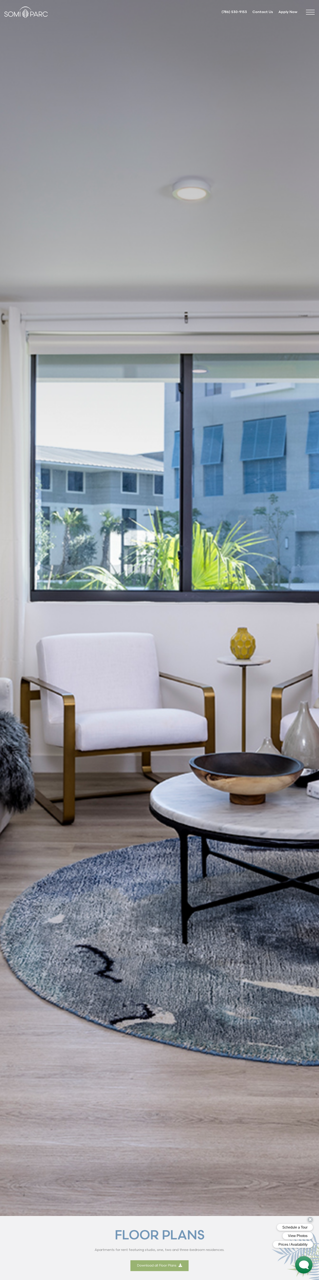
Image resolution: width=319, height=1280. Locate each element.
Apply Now (287, 12)
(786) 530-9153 (234, 12)
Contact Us (262, 12)
